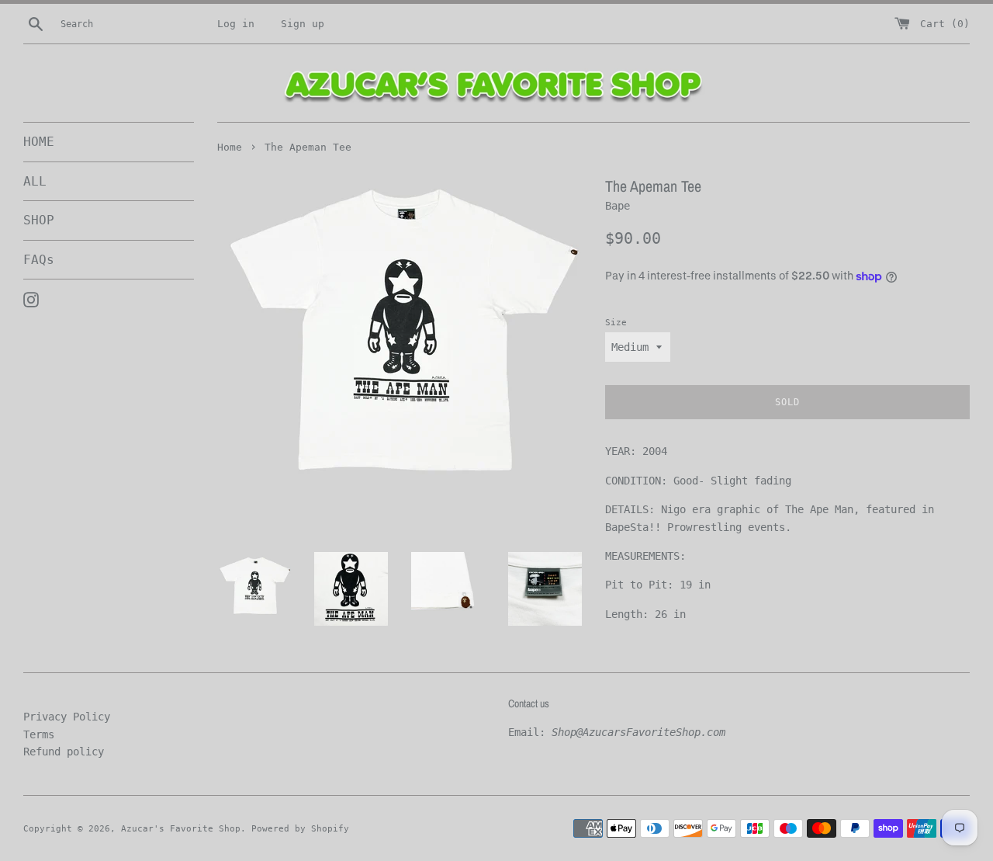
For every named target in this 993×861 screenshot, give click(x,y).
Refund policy (63, 751)
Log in (235, 24)
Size (616, 323)
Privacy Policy (66, 716)
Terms (38, 734)
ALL (35, 181)
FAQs (38, 259)
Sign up (302, 24)
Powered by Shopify (300, 829)
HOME (38, 141)
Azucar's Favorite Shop (180, 829)
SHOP (38, 220)
